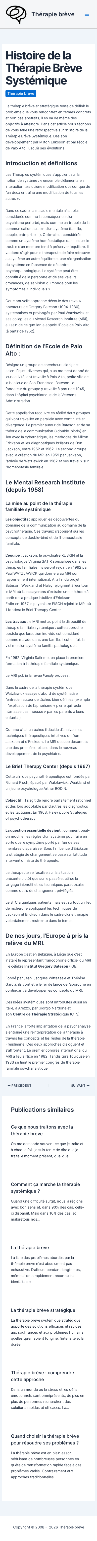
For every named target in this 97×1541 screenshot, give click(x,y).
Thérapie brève (53, 14)
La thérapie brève (30, 1247)
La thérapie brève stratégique (43, 1310)
